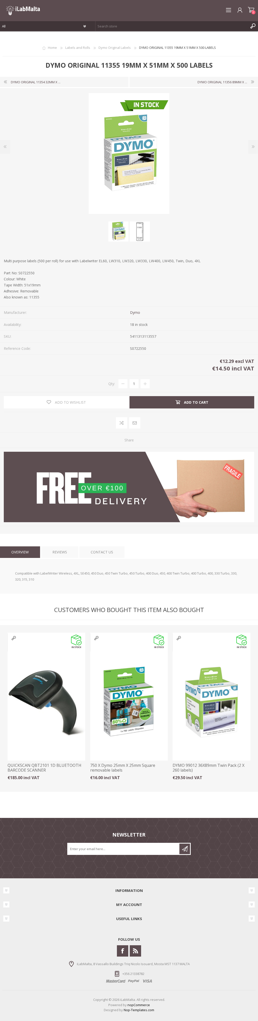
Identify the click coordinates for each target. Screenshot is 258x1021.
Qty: (111, 383)
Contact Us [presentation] (102, 552)
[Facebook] (122, 951)
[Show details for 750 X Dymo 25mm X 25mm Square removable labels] (129, 702)
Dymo (135, 312)
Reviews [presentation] (59, 552)
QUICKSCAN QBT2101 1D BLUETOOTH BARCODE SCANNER (44, 768)
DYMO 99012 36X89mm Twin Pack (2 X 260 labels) (208, 768)
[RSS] (135, 951)
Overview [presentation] (20, 552)
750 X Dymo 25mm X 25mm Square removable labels (122, 768)
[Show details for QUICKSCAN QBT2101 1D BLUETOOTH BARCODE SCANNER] (46, 702)
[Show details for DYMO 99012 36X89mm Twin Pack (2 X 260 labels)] (211, 702)
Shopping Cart (251, 10)
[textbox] (171, 26)
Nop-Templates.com (139, 1010)
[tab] (20, 552)
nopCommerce (138, 1005)
